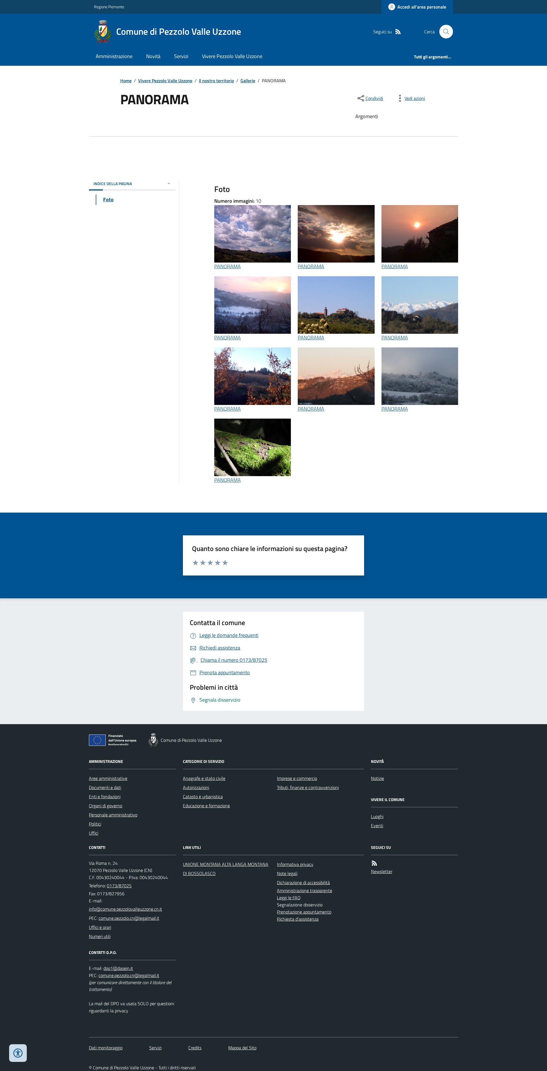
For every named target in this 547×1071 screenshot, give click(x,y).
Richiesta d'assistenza (298, 919)
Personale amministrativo (113, 814)
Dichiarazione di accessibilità (303, 882)
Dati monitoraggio (106, 1047)
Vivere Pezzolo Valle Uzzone (232, 56)
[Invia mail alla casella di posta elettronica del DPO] (118, 968)
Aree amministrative (108, 778)
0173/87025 (119, 885)
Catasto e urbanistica (203, 796)
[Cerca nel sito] (444, 31)
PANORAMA (227, 266)
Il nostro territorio (216, 80)
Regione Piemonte (109, 7)
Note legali (287, 873)
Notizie (377, 778)
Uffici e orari (100, 927)
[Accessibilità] (18, 1053)
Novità (153, 56)
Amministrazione (114, 56)
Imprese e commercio (297, 778)
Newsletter (381, 871)
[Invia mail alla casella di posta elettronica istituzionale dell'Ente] (125, 909)
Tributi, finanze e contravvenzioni (308, 787)
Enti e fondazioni (105, 796)
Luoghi (377, 816)
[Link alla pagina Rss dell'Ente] (374, 863)
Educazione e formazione (206, 805)
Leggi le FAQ (289, 897)
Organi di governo (105, 805)
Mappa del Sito (242, 1047)
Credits (194, 1047)
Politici (95, 823)
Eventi (377, 825)
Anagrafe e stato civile (204, 778)
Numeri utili (100, 936)
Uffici (93, 833)
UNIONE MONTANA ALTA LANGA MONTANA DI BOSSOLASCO (225, 869)
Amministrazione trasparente (304, 890)
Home (126, 80)
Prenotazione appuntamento (304, 911)
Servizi (181, 56)
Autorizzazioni (196, 787)
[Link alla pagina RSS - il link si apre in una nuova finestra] (398, 31)
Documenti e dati (105, 787)
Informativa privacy (295, 864)
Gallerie (247, 80)
